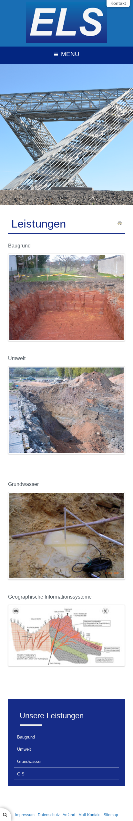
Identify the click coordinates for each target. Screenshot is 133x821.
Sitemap (111, 815)
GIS (21, 774)
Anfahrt (69, 815)
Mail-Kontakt (89, 815)
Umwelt (24, 749)
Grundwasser (29, 761)
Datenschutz (49, 815)
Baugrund (26, 737)
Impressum (25, 815)
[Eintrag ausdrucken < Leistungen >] (119, 222)
